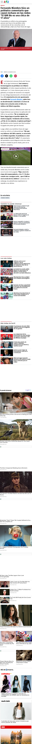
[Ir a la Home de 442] (6, 2)
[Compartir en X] (6, 75)
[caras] (16, 727)
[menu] (2, 1)
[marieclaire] (16, 701)
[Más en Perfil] (9, 670)
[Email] (15, 75)
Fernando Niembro (16, 99)
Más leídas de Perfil (8, 323)
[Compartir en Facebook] (2, 75)
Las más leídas (6, 258)
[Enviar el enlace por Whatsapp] (11, 75)
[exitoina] (16, 674)
